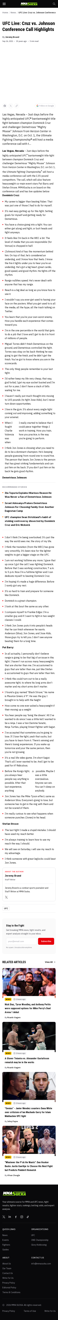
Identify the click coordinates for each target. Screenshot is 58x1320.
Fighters (6, 1244)
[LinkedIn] (9, 1216)
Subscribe (46, 941)
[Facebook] (15, 1216)
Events (5, 1240)
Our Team (6, 1268)
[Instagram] (21, 1216)
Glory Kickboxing (39, 1244)
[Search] (54, 3)
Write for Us (8, 1278)
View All (49, 962)
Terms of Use (30, 1311)
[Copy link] (16, 105)
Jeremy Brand (12, 37)
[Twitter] (6, 897)
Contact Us (7, 1273)
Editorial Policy (9, 1287)
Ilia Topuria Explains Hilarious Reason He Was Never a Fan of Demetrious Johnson (28, 494)
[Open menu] (4, 4)
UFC (6, 908)
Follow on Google (46, 106)
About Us (6, 1263)
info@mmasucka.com (41, 1263)
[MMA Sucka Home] (29, 4)
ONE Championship (39, 1240)
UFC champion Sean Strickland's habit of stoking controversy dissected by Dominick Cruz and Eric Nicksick (30, 521)
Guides (5, 1249)
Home (5, 12)
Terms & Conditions (11, 1292)
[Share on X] (10, 105)
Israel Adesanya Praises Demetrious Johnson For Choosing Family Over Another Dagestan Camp (29, 507)
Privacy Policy (8, 1282)
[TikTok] (27, 1216)
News (13, 12)
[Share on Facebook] (4, 105)
